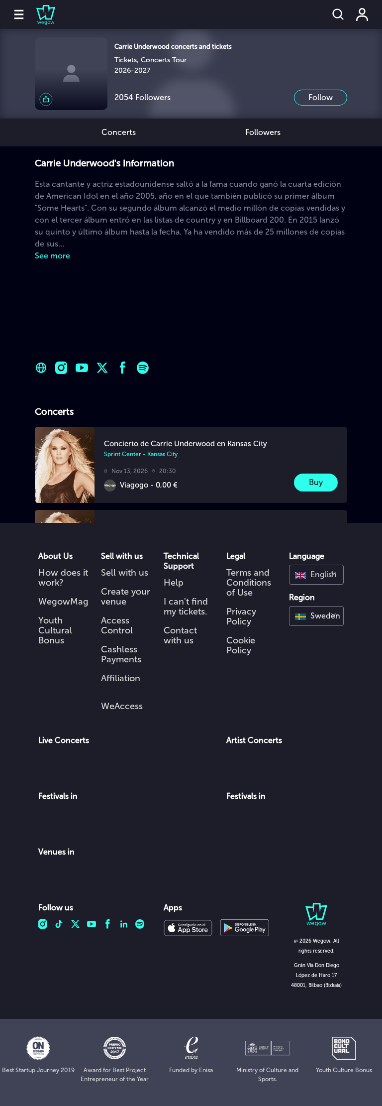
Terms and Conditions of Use (248, 583)
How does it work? (63, 578)
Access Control (117, 625)
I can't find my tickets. (186, 606)
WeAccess (122, 706)
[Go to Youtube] (82, 368)
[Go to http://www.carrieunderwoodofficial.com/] (41, 368)
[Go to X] (102, 368)
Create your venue (125, 597)
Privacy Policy (241, 616)
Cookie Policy (240, 645)
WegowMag (63, 602)
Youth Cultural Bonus (55, 630)
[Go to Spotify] (143, 368)
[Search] (338, 14)
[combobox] (316, 574)
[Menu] (19, 14)
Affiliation (120, 678)
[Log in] (362, 14)
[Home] (40, 14)
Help (174, 583)
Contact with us (180, 635)
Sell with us (124, 573)
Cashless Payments (121, 654)
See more (52, 255)
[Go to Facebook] (122, 368)
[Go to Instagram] (61, 368)
